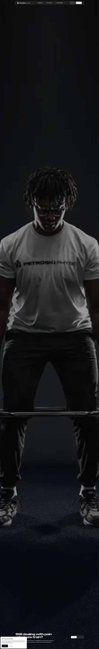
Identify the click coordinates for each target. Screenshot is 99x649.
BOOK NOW (79, 2)
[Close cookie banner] (25, 637)
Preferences (11, 645)
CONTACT (72, 2)
